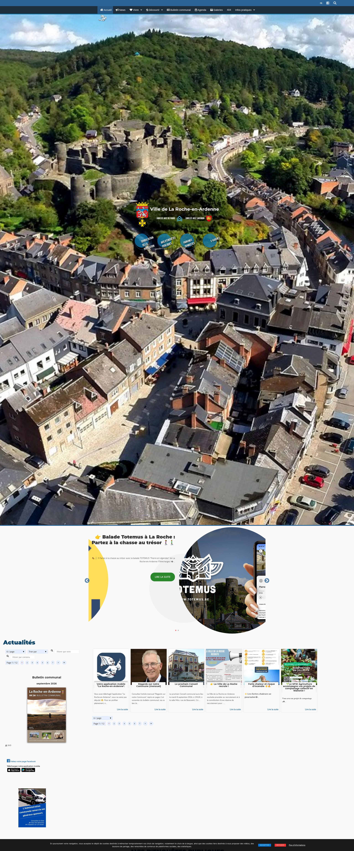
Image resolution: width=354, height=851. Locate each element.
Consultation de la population (148, 243)
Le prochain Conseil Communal (186, 685)
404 (229, 9)
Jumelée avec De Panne (166, 218)
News (122, 10)
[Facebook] (328, 3)
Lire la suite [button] (163, 576)
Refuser (280, 845)
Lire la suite (122, 709)
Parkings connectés (189, 243)
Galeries (218, 10)
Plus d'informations (297, 845)
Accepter (264, 845)
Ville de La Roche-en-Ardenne (184, 209)
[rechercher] (335, 3)
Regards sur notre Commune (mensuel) (148, 685)
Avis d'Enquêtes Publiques (168, 242)
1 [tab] (175, 630)
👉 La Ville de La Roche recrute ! (223, 685)
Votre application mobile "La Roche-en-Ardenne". (111, 685)
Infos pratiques (243, 10)
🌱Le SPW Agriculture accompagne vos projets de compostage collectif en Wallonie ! (299, 687)
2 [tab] (178, 630)
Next (267, 580)
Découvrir (154, 10)
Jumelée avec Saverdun (195, 218)
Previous (87, 580)
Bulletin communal (180, 10)
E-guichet (215, 239)
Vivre (135, 10)
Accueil (107, 10)
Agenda (201, 10)
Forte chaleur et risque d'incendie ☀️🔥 (261, 685)
